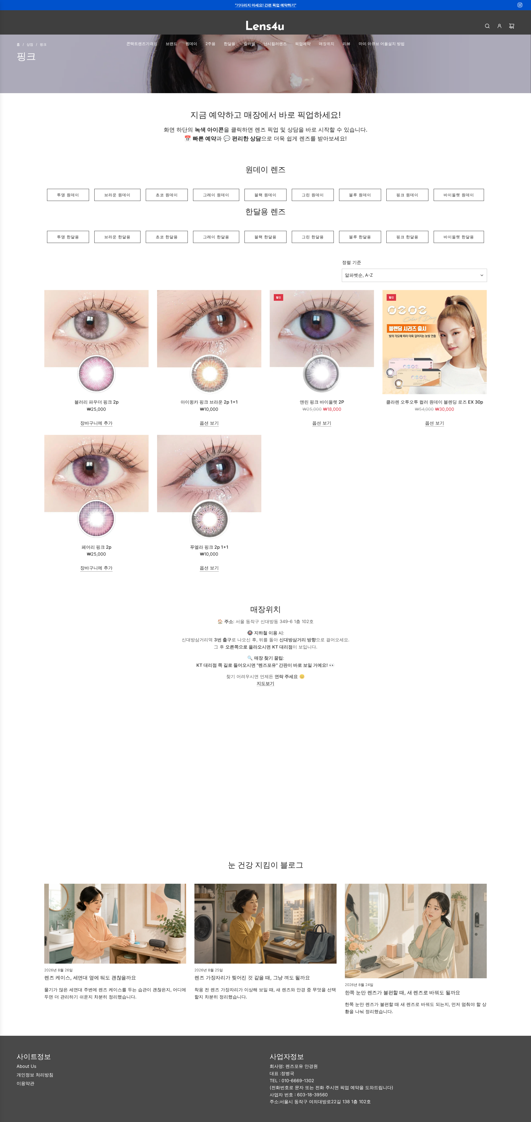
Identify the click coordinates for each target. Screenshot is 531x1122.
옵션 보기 (209, 423)
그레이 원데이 (216, 194)
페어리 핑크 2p (96, 547)
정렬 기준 (351, 262)
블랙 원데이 (265, 194)
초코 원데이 (167, 194)
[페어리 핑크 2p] (96, 487)
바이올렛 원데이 (459, 194)
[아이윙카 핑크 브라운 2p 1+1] (209, 342)
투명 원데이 (68, 194)
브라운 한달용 (117, 236)
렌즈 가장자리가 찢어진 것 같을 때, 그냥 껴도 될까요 (252, 977)
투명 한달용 (68, 236)
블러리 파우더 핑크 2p (96, 402)
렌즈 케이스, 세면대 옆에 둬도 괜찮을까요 (90, 977)
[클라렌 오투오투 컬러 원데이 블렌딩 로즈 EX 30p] (434, 342)
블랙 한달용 (265, 236)
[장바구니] (512, 26)
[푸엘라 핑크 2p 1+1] (209, 487)
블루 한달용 (360, 236)
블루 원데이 (360, 194)
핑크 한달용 (407, 236)
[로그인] (499, 26)
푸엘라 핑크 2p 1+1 (209, 547)
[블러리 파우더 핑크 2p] (96, 342)
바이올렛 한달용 (459, 236)
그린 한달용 (313, 236)
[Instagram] (520, 5)
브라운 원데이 (117, 194)
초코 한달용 (167, 236)
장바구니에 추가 (96, 423)
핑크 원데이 (407, 194)
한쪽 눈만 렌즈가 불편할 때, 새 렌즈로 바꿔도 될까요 (402, 992)
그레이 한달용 (216, 236)
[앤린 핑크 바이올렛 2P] (322, 342)
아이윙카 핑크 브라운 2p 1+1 (209, 402)
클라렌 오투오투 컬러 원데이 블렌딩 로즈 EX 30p (434, 402)
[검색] (487, 26)
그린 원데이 (313, 194)
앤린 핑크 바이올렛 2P (322, 402)
